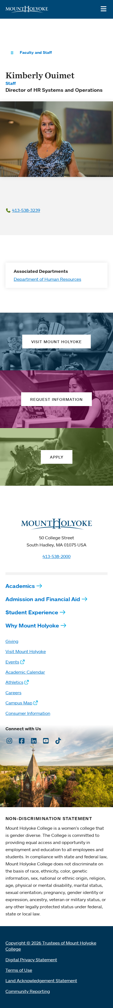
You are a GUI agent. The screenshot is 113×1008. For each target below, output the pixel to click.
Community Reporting (27, 991)
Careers (13, 692)
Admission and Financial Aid (42, 599)
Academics (20, 585)
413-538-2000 (56, 556)
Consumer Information (27, 713)
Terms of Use (18, 970)
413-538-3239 (26, 210)
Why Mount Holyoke (32, 625)
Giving (11, 641)
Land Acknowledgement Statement (41, 980)
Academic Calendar (25, 672)
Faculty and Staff (36, 52)
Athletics (14, 682)
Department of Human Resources (47, 279)
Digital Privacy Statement (31, 959)
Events (12, 662)
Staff (10, 83)
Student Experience (31, 612)
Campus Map (18, 703)
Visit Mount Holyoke (25, 651)
